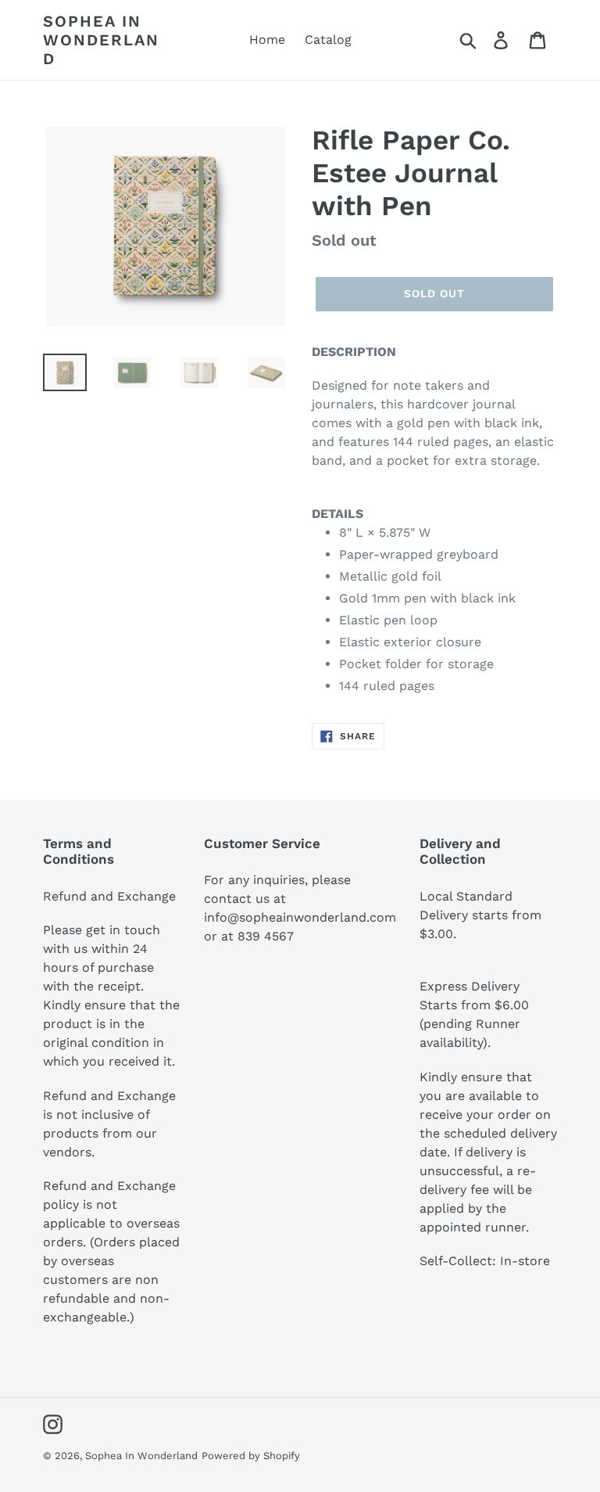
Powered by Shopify (251, 1455)
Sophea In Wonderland (101, 40)
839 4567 (266, 936)
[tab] (434, 514)
